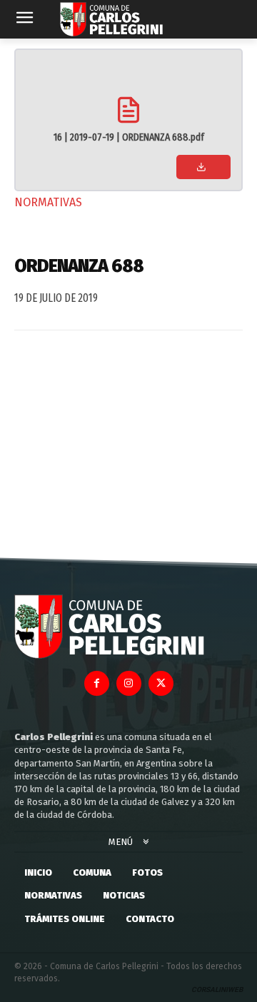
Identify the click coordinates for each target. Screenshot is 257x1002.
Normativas (48, 202)
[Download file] (203, 167)
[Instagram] (128, 683)
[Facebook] (96, 683)
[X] (160, 683)
